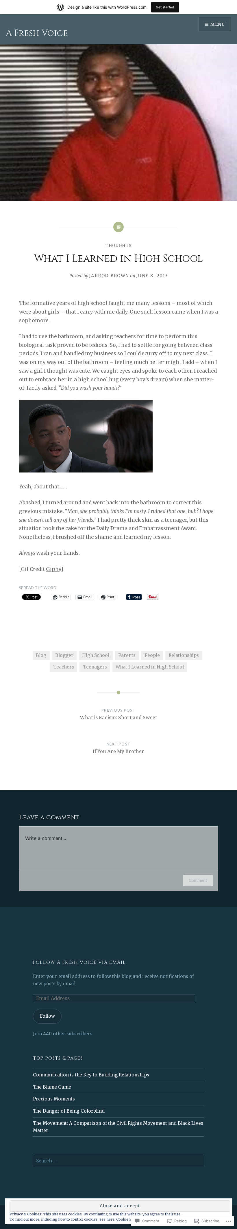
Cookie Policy (128, 1219)
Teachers (63, 667)
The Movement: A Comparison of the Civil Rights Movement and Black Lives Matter (118, 1126)
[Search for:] (118, 1161)
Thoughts (118, 245)
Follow (47, 1016)
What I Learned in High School (150, 667)
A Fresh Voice (37, 33)
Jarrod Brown (109, 276)
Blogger (64, 655)
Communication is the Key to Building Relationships (91, 1075)
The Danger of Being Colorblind (69, 1111)
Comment (198, 880)
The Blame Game (52, 1087)
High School (95, 655)
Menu (217, 24)
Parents (127, 655)
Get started (165, 7)
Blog (41, 655)
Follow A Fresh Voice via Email (79, 962)
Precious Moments (54, 1099)
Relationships (184, 655)
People (152, 655)
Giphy (53, 569)
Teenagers (95, 667)
